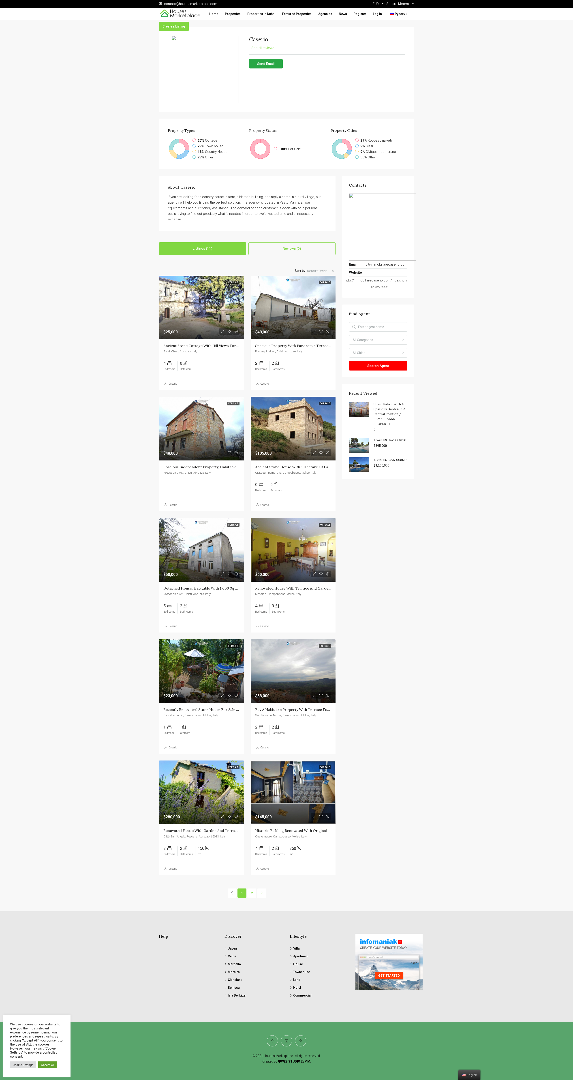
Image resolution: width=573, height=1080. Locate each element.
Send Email (266, 64)
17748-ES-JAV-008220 (390, 440)
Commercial (302, 995)
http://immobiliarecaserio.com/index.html (376, 280)
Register (360, 14)
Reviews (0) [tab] (292, 249)
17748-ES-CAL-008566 (390, 460)
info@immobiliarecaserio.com (384, 264)
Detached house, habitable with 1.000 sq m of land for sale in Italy (222, 588)
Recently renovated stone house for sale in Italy (205, 709)
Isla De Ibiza (237, 995)
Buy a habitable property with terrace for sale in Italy (302, 709)
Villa (296, 948)
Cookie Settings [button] (23, 1065)
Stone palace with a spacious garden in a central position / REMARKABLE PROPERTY (389, 414)
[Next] (261, 893)
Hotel (297, 987)
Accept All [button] (47, 1065)
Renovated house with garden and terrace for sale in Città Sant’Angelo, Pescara (233, 830)
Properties (233, 14)
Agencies (325, 14)
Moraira (234, 972)
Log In (377, 14)
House (298, 964)
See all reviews (262, 48)
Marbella (234, 964)
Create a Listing (173, 26)
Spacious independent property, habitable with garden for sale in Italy (225, 467)
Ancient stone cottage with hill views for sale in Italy (210, 345)
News (343, 14)
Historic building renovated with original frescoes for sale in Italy (313, 830)
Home (213, 14)
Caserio (173, 383)
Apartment (300, 956)
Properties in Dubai (261, 14)
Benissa (234, 987)
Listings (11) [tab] (202, 249)
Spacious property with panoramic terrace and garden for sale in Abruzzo (321, 345)
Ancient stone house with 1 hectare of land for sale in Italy (308, 467)
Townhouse (301, 972)
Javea (232, 948)
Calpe (232, 956)
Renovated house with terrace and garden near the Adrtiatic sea (313, 588)
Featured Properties (297, 14)
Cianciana (235, 980)
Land (296, 980)
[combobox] (320, 271)
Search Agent (378, 366)
